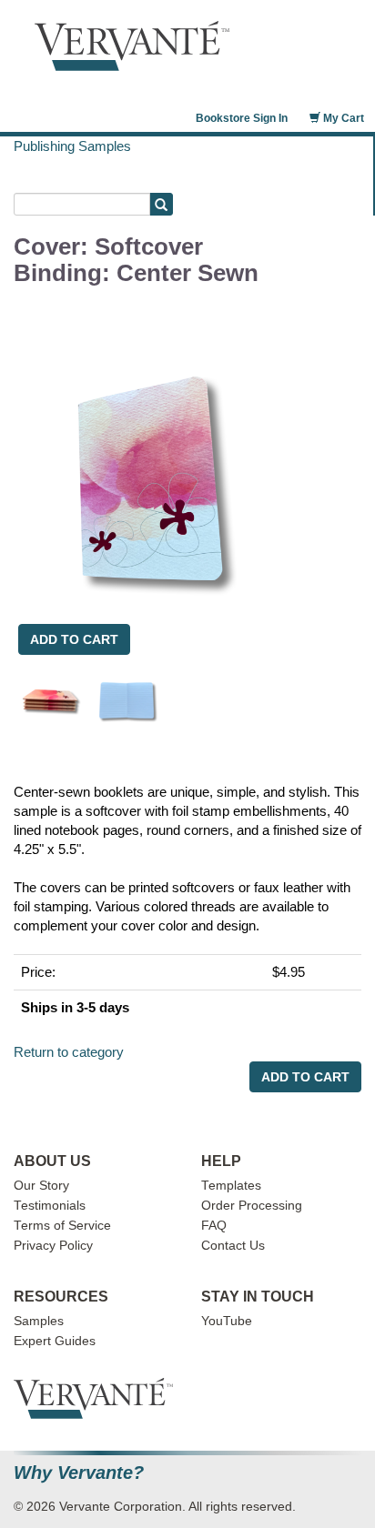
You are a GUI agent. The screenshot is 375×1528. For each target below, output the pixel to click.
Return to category (69, 1052)
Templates (231, 1185)
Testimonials (50, 1205)
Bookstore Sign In (242, 118)
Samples (39, 1321)
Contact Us (233, 1245)
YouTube (226, 1321)
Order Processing (251, 1205)
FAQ (214, 1225)
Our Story (41, 1185)
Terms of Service (62, 1225)
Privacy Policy (53, 1245)
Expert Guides (55, 1341)
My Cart (342, 118)
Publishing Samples (72, 146)
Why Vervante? (79, 1473)
